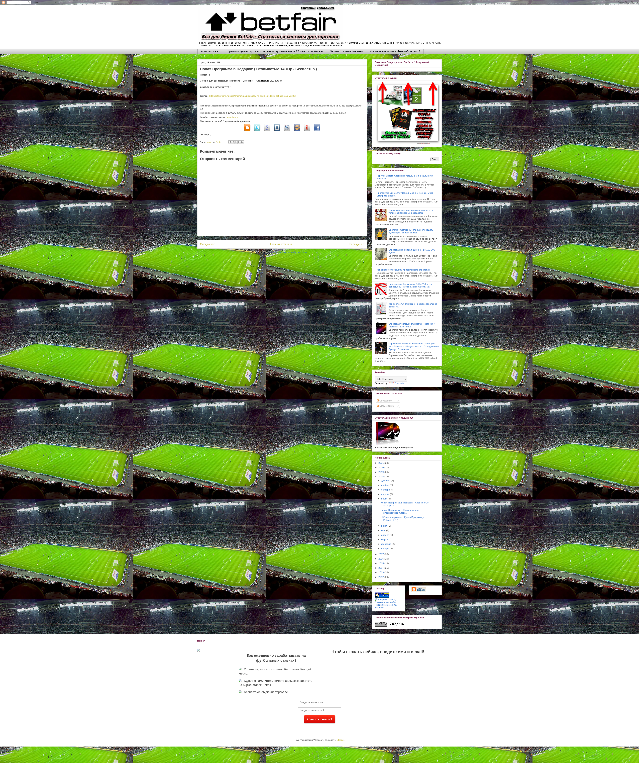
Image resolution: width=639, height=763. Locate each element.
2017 (381, 554)
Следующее (207, 244)
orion (210, 142)
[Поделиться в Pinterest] (242, 142)
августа (385, 494)
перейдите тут (234, 117)
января (385, 548)
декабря (386, 480)
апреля (385, 535)
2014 (381, 568)
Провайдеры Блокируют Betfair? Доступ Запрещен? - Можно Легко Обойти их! (410, 285)
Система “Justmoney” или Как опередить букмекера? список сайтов (411, 231)
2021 (381, 463)
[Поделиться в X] (257, 131)
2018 (381, 476)
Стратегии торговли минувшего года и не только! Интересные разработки (411, 211)
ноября (385, 485)
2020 (381, 467)
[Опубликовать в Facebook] (239, 142)
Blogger (340, 740)
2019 (381, 472)
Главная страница (210, 51)
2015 (381, 563)
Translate (399, 383)
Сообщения (385, 400)
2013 (381, 572)
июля (384, 498)
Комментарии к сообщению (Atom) (291, 252)
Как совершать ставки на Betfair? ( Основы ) (395, 51)
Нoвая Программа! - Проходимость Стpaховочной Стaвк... (400, 511)
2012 (381, 577)
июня (384, 525)
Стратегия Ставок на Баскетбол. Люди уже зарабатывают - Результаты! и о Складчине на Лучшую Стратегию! (414, 346)
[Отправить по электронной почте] (229, 142)
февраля (386, 544)
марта (385, 539)
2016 (381, 558)
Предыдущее (356, 244)
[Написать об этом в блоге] (247, 131)
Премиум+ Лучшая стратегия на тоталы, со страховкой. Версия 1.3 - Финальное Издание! (275, 51)
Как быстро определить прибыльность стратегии (403, 269)
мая (383, 530)
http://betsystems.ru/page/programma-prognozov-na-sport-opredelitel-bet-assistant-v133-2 (252, 96)
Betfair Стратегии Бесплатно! (346, 51)
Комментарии (386, 405)
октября (386, 489)
